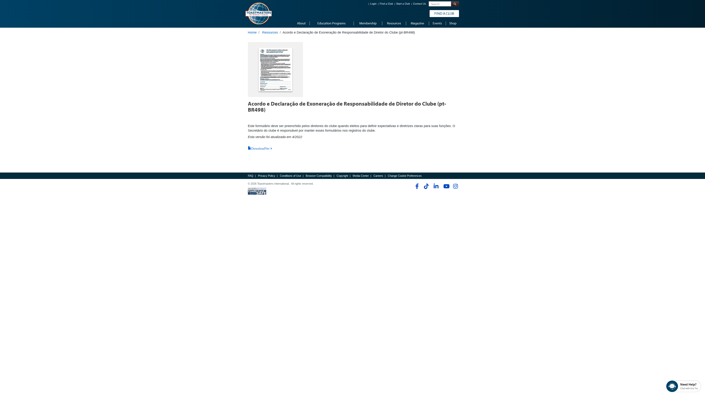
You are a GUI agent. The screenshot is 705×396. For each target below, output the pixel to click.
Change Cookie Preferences (405, 175)
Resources (270, 32)
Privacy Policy (266, 175)
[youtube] (446, 186)
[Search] (455, 4)
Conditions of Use (290, 175)
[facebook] (416, 186)
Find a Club (386, 3)
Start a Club (403, 3)
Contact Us (419, 3)
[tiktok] (426, 186)
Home (252, 32)
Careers (378, 175)
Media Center (361, 175)
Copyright (342, 175)
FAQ (250, 175)
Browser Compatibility (319, 175)
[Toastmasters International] (258, 13)
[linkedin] (436, 186)
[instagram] (455, 186)
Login (373, 3)
